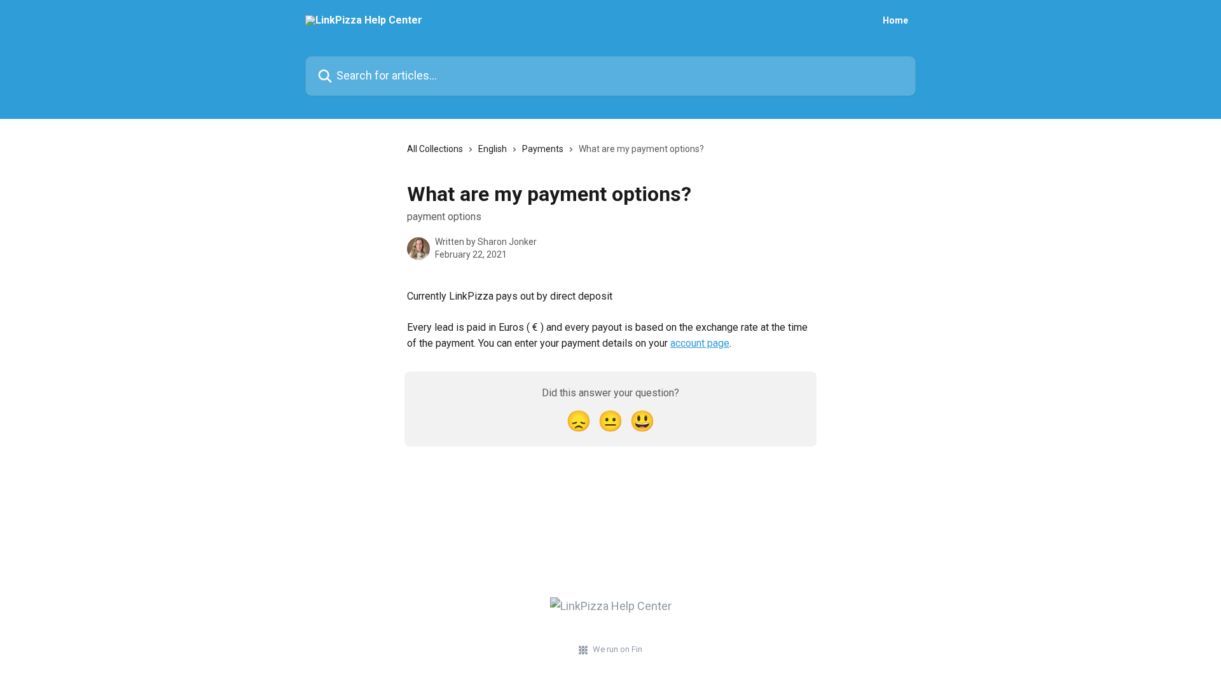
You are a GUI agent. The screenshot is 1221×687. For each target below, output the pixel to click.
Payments (542, 149)
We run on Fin (617, 649)
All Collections (435, 149)
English (492, 149)
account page (699, 343)
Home (895, 20)
